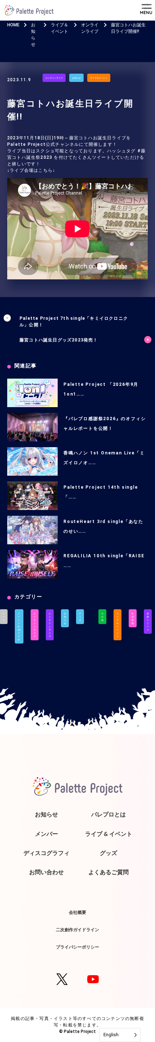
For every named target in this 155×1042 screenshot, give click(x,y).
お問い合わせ (46, 872)
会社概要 (77, 912)
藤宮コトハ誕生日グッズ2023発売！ (58, 340)
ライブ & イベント (108, 833)
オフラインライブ (35, 624)
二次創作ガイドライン (77, 929)
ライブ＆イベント (98, 78)
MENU (146, 12)
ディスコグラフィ (46, 852)
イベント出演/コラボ (19, 626)
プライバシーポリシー (77, 947)
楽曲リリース (148, 621)
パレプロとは (108, 814)
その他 (102, 616)
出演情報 (133, 618)
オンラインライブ (54, 78)
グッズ (80, 616)
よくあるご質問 (108, 872)
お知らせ (76, 78)
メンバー (46, 833)
